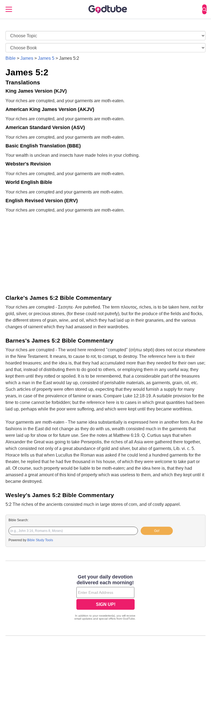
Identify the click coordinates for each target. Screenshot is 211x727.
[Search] (204, 9)
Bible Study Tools (40, 540)
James (26, 58)
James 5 (46, 58)
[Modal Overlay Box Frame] (105, 598)
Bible (10, 58)
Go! (156, 531)
